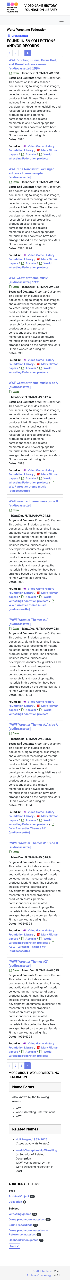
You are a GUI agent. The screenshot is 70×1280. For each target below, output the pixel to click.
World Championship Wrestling (36, 1150)
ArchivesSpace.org (39, 1275)
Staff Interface (42, 1271)
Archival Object (19, 1196)
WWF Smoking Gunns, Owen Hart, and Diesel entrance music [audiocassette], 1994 (33, 64)
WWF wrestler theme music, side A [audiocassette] (33, 385)
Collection (16, 1201)
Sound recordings (21, 1225)
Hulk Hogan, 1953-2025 (31, 1139)
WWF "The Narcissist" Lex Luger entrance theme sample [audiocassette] (31, 173)
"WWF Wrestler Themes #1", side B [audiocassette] (33, 845)
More (13, 1245)
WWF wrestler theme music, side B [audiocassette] (33, 503)
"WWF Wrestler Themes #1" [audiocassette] (28, 621)
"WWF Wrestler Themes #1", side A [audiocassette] (33, 726)
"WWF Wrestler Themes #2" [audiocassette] (28, 963)
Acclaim (30, 154)
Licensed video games (24, 1240)
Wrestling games (20, 1214)
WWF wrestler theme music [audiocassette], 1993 (28, 280)
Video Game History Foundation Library (40, 7)
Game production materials (27, 1219)
